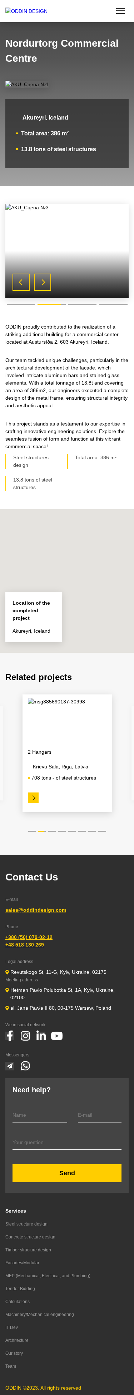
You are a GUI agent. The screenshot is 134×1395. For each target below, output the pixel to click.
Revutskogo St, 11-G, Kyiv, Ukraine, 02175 (58, 972)
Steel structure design (26, 1224)
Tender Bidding (20, 1288)
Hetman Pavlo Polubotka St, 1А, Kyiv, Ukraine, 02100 (62, 993)
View (36, 797)
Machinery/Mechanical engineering (39, 1314)
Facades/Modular (22, 1262)
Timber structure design (28, 1249)
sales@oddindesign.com (35, 910)
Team (10, 1366)
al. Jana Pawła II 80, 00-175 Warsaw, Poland (60, 1008)
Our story (14, 1353)
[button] (67, 576)
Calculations (17, 1301)
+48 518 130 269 (24, 945)
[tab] (21, 304)
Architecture (17, 1340)
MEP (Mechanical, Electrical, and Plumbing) (47, 1275)
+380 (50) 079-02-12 (29, 937)
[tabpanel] (67, 251)
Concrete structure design (30, 1237)
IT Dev (11, 1327)
